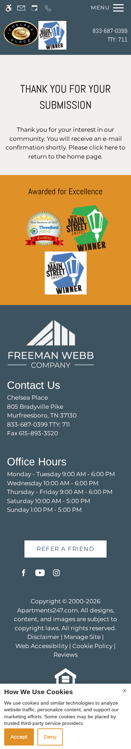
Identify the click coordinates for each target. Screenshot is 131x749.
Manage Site (82, 636)
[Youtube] (40, 575)
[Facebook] (23, 575)
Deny (50, 737)
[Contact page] (21, 8)
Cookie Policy (92, 645)
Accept (19, 737)
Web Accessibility (41, 645)
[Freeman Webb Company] (50, 343)
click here (103, 147)
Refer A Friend (65, 548)
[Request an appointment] (35, 8)
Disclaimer (43, 636)
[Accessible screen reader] (8, 8)
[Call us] (48, 8)
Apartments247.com (47, 610)
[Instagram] (56, 575)
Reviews (65, 654)
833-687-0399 (110, 35)
